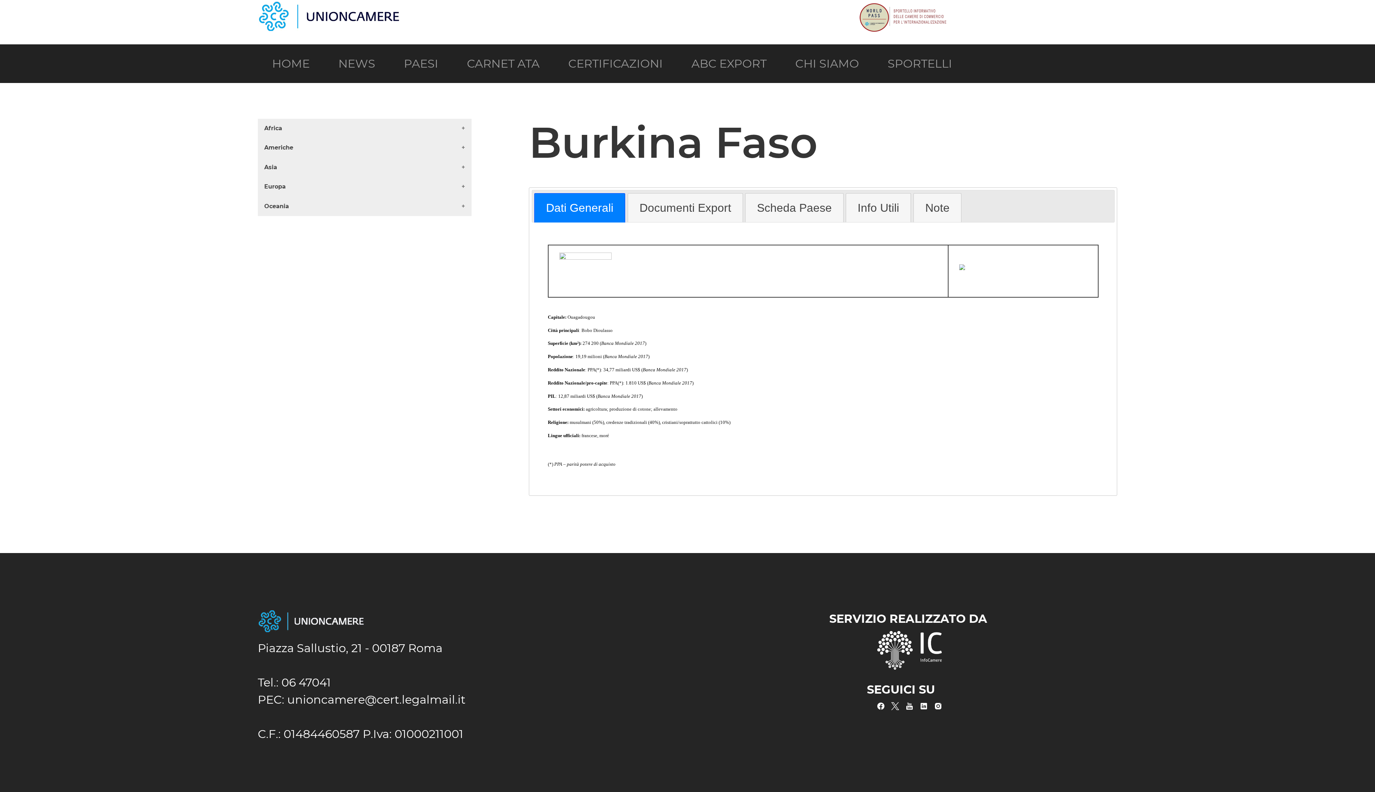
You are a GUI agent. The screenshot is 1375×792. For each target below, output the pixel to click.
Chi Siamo (827, 63)
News (356, 63)
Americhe (278, 147)
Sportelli (920, 63)
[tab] (579, 208)
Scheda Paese (794, 207)
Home (291, 63)
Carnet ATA (503, 63)
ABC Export (729, 63)
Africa (273, 128)
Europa (275, 186)
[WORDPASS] (902, 8)
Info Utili (878, 207)
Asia (270, 167)
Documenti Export (685, 207)
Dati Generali (579, 207)
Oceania (276, 206)
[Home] (329, 8)
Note (937, 207)
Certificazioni (615, 63)
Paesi (421, 63)
